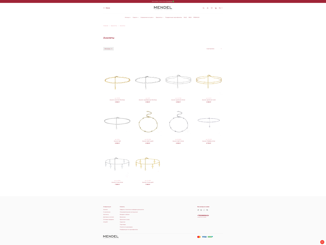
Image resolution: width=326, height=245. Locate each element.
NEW (190, 17)
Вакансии (123, 217)
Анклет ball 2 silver (178, 141)
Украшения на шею (147, 17)
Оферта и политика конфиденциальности (132, 209)
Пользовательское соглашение (129, 212)
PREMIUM (196, 17)
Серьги (135, 17)
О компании (106, 212)
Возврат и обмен (125, 214)
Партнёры (123, 224)
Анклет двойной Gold (208, 100)
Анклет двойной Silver (178, 100)
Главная (105, 25)
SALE (185, 17)
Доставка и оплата (108, 217)
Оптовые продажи (108, 219)
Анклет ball (117, 141)
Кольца (127, 17)
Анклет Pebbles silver (208, 141)
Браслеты (159, 17)
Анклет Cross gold (147, 182)
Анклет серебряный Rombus (148, 100)
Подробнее (169, 1)
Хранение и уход (124, 219)
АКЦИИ (105, 222)
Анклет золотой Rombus (117, 100)
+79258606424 (203, 215)
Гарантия (122, 222)
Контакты (106, 214)
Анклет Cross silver (117, 182)
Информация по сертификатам (129, 229)
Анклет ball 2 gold (147, 141)
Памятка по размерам (126, 227)
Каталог (105, 209)
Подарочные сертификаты (173, 17)
